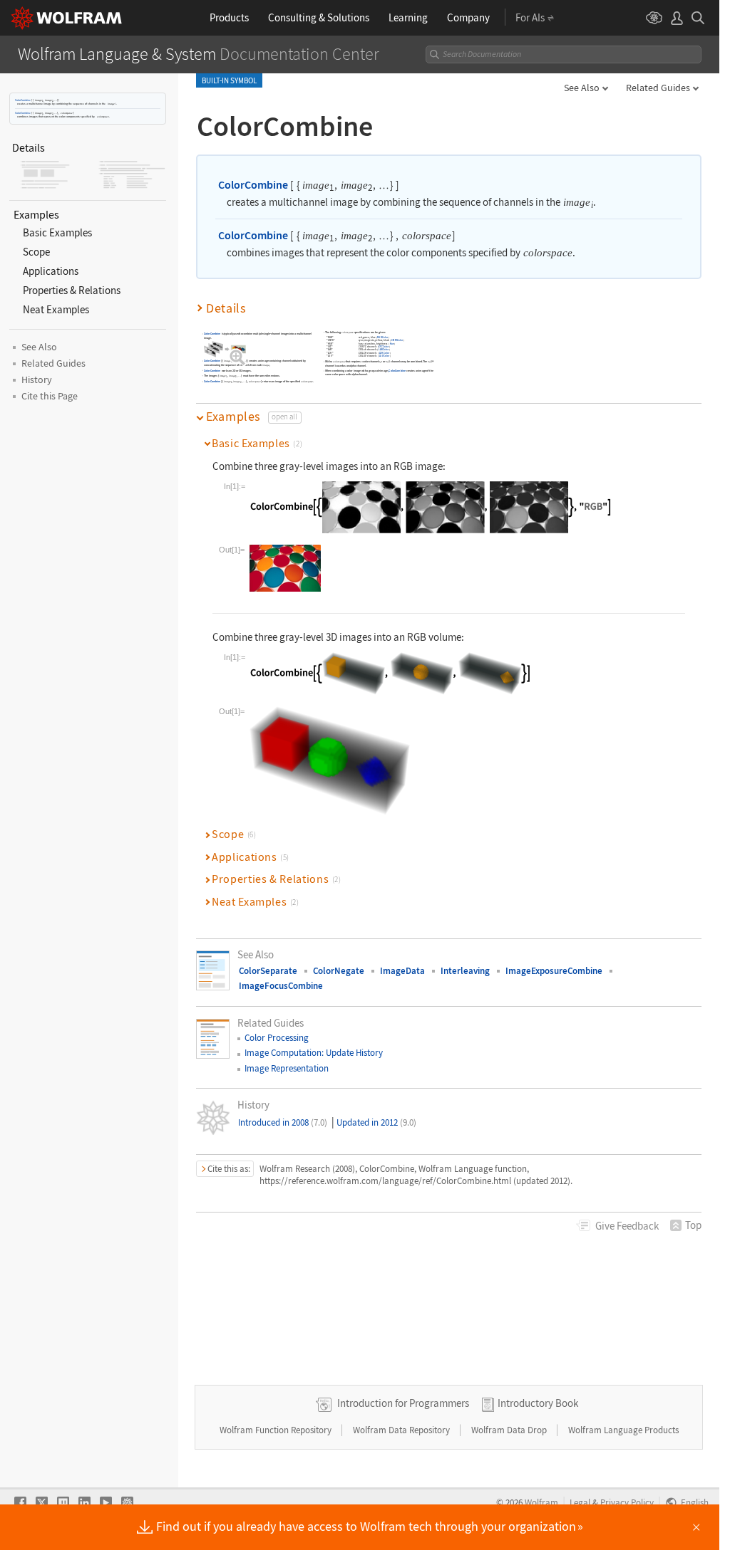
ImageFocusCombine (281, 986)
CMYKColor (397, 340)
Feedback (627, 1225)
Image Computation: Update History (314, 1053)
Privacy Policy (627, 1502)
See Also (582, 87)
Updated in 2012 (376, 1122)
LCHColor (384, 352)
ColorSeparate (268, 971)
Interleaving (465, 971)
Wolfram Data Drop (510, 1430)
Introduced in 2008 (282, 1122)
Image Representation (287, 1068)
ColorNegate (338, 971)
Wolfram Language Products (623, 1430)
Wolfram (541, 1502)
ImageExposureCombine (553, 971)
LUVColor (384, 355)
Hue (392, 343)
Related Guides (658, 87)
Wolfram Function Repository (277, 1430)
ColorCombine (23, 100)
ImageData (402, 971)
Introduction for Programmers (403, 1403)
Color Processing (277, 1038)
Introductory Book (538, 1403)
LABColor (384, 349)
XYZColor (384, 346)
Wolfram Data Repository (402, 1430)
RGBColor (383, 337)
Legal (580, 1502)
